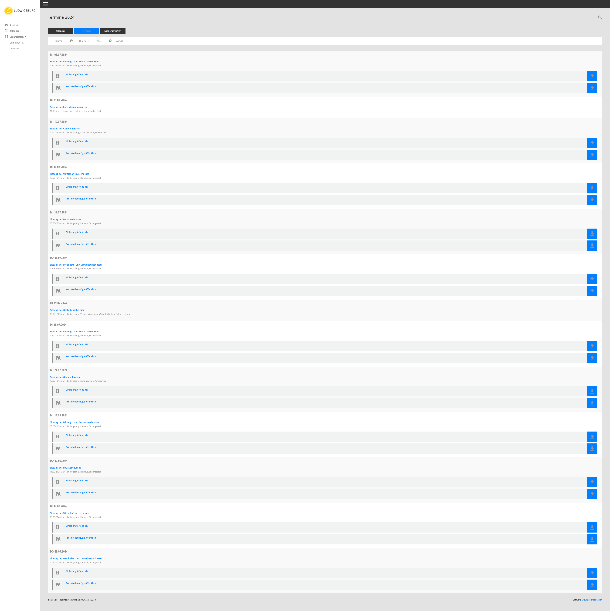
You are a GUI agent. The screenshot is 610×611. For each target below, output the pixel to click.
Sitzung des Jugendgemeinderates (68, 106)
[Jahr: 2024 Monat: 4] (71, 41)
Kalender (14, 30)
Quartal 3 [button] (84, 40)
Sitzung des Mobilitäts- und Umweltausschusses (76, 264)
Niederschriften (112, 30)
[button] (20, 37)
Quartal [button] (58, 40)
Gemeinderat (17, 42)
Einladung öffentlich (77, 74)
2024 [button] (99, 40)
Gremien (14, 48)
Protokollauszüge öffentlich (81, 86)
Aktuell (120, 40)
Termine (86, 30)
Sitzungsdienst (592, 599)
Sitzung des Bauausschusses (65, 219)
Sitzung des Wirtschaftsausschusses (69, 173)
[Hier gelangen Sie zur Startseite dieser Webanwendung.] (20, 11)
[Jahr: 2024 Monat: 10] (110, 41)
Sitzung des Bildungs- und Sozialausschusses (74, 61)
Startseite (15, 25)
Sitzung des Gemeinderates (65, 128)
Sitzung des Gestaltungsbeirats (67, 309)
